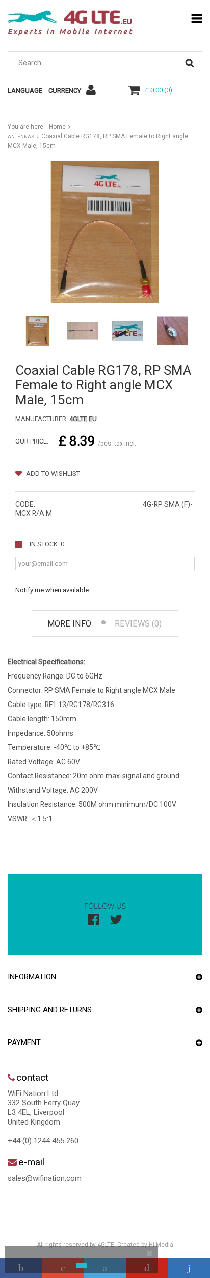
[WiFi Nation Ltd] (70, 23)
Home (57, 127)
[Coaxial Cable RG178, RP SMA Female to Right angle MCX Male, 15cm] (37, 331)
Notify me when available (52, 590)
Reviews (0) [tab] (138, 624)
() (158, 90)
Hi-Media (161, 1244)
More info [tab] (69, 624)
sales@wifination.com (45, 1178)
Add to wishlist (52, 473)
